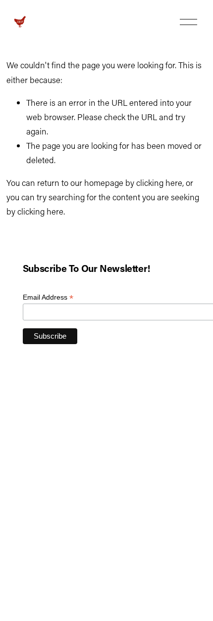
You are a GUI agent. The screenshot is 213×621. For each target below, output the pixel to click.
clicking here (159, 182)
